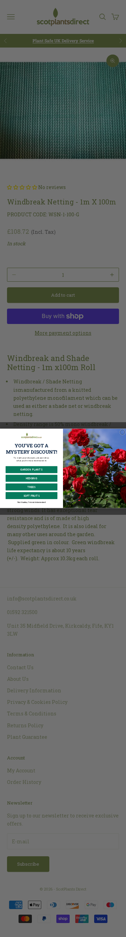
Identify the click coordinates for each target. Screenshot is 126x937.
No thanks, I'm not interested (32, 502)
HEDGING (31, 478)
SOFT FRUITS (31, 496)
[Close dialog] (122, 432)
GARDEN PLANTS (31, 469)
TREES (31, 487)
